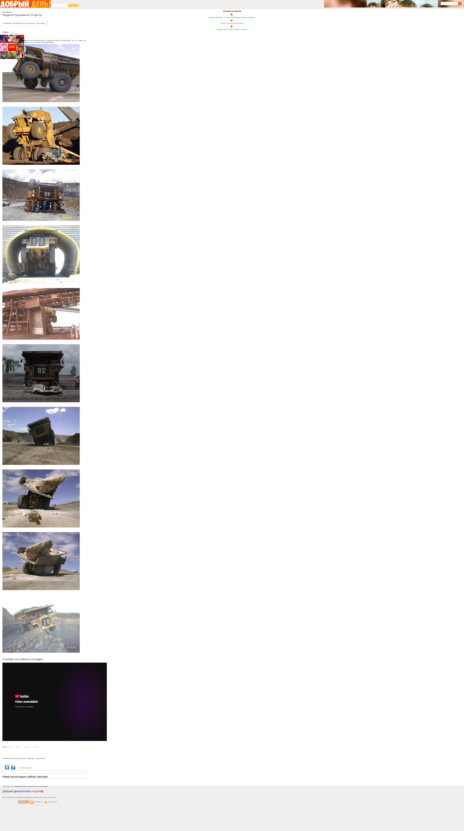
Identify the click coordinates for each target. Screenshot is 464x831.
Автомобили (13, 33)
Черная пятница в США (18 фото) (232, 23)
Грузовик (9, 747)
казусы (51, 42)
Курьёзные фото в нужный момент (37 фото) (232, 29)
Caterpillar (26, 747)
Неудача (36, 747)
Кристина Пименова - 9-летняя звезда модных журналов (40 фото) (232, 17)
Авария (17, 747)
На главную (6, 12)
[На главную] (25, 3)
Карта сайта (52, 802)
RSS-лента (38, 802)
